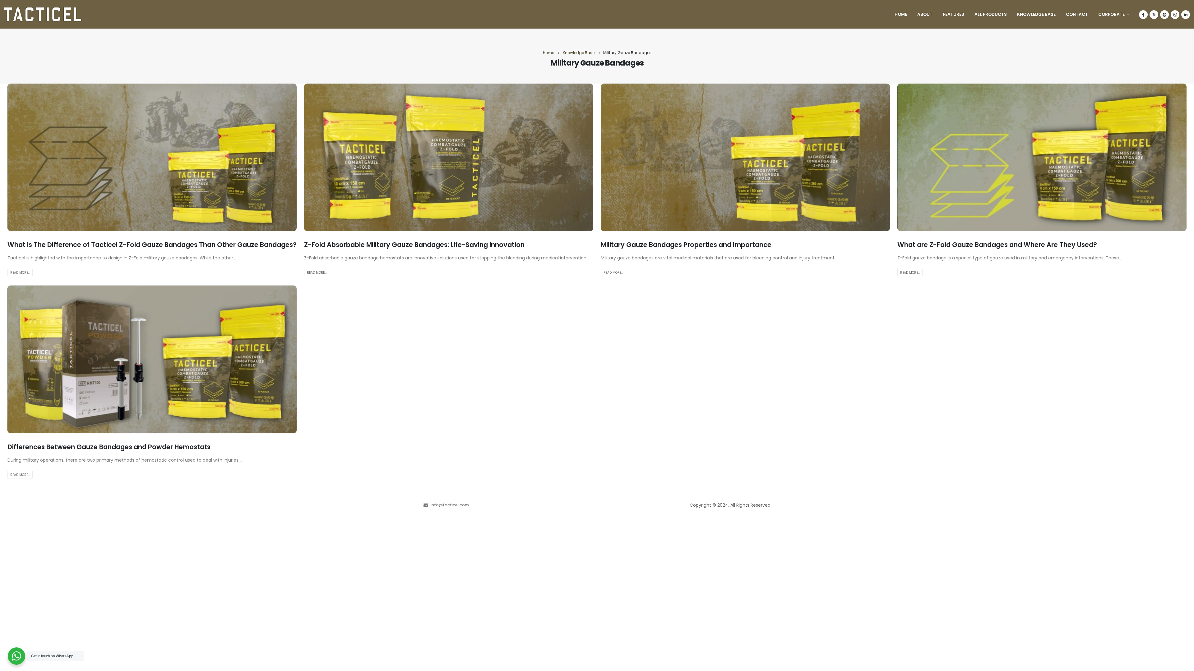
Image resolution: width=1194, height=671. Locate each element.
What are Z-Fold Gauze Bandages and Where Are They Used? (997, 244)
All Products (990, 14)
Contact (1077, 14)
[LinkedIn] (1185, 14)
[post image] (152, 157)
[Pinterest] (1164, 14)
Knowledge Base (1036, 14)
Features (953, 14)
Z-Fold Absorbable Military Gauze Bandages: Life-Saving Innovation (414, 244)
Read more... (20, 272)
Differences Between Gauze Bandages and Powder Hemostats (109, 446)
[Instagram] (1175, 14)
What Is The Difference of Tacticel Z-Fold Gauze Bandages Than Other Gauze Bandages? (152, 244)
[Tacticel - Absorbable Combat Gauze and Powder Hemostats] (42, 14)
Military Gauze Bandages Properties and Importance (686, 244)
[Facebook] (1143, 14)
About (925, 14)
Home (901, 14)
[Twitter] (1154, 14)
